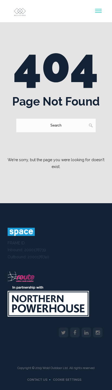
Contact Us (37, 380)
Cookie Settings (67, 380)
